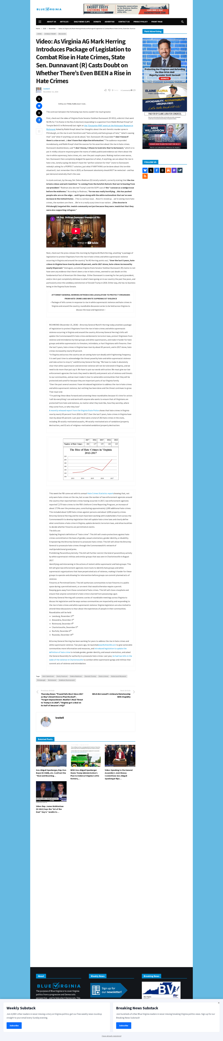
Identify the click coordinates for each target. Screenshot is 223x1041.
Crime (39, 34)
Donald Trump (50, 34)
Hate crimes (103, 676)
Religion (62, 34)
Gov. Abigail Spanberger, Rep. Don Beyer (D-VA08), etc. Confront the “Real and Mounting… (51, 773)
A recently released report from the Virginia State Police (74, 410)
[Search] (182, 22)
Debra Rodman (76, 676)
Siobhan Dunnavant (67, 680)
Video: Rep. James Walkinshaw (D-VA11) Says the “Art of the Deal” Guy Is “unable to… (49, 809)
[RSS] (145, 176)
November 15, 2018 (50, 92)
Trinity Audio (71, 104)
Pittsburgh (41, 680)
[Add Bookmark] (39, 131)
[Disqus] (85, 854)
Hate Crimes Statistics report (100, 493)
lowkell (46, 88)
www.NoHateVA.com (107, 645)
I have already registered (111, 1036)
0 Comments (125, 90)
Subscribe (14, 1025)
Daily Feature (62, 676)
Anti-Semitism (48, 676)
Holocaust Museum (118, 676)
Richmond (52, 680)
